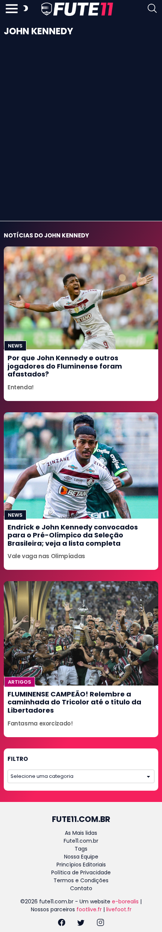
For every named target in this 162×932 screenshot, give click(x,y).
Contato (81, 888)
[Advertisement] (81, 136)
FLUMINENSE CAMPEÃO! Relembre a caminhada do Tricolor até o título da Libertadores (74, 702)
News (15, 345)
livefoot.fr (118, 909)
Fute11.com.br (81, 841)
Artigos (19, 682)
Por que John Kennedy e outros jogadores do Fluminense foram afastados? (65, 366)
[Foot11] (77, 9)
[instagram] (100, 923)
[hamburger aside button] (12, 9)
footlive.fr (89, 909)
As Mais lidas (81, 833)
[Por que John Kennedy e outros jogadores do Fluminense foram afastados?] (81, 297)
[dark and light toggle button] (25, 9)
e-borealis (125, 901)
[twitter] (80, 923)
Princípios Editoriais (81, 864)
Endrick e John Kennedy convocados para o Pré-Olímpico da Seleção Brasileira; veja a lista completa (73, 535)
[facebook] (61, 923)
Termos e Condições (81, 880)
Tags (81, 848)
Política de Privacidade (81, 872)
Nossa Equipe (81, 856)
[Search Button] (152, 9)
